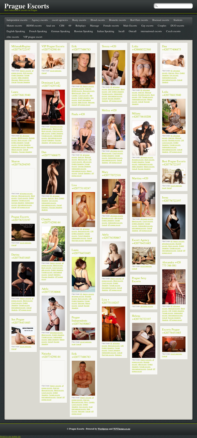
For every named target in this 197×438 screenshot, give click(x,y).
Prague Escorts (26, 6)
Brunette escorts (117, 20)
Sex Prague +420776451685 (20, 320)
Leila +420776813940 (171, 93)
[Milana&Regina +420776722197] (23, 68)
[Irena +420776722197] (174, 238)
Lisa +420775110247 (81, 186)
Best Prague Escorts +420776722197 (174, 162)
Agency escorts (40, 20)
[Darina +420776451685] (23, 295)
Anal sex (50, 25)
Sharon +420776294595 (20, 162)
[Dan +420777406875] (174, 68)
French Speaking (38, 31)
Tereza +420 (109, 46)
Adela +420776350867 (111, 236)
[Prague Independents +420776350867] (83, 339)
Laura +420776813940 (20, 93)
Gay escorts (147, 25)
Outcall (132, 31)
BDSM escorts (34, 25)
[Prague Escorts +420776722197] (23, 240)
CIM (61, 25)
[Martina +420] (143, 216)
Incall (121, 31)
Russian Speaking (83, 31)
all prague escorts (78, 89)
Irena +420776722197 (171, 198)
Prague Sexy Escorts (139, 279)
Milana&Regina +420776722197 (20, 47)
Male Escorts (130, 25)
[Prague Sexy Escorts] (143, 303)
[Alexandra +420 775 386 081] (174, 303)
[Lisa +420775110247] (83, 226)
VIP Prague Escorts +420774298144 (53, 47)
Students (177, 20)
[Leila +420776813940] (174, 133)
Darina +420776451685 (20, 256)
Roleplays (81, 25)
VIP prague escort (32, 36)
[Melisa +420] (113, 148)
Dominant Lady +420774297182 (51, 84)
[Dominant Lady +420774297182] (53, 124)
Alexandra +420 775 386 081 (171, 263)
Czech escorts (173, 31)
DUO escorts (177, 25)
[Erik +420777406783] (83, 83)
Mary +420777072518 (111, 173)
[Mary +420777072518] (113, 213)
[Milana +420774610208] (143, 154)
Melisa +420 (109, 110)
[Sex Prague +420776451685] (23, 344)
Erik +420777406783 (81, 47)
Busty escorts (79, 20)
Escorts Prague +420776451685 (171, 331)
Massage (94, 25)
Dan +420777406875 (171, 47)
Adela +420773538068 (51, 290)
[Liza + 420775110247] (113, 340)
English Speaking (16, 31)
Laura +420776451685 (81, 251)
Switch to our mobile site (10, 436)
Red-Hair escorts (139, 20)
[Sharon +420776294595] (23, 191)
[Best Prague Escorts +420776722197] (174, 183)
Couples (162, 25)
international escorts (151, 31)
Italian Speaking (105, 31)
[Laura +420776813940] (23, 133)
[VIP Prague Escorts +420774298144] (53, 68)
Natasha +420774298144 (51, 355)
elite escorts (13, 36)
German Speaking (60, 31)
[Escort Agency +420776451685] (143, 263)
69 (70, 25)
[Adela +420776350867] (113, 276)
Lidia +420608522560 (141, 47)
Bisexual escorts (160, 20)
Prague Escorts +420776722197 (20, 218)
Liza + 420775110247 (110, 301)
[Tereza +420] (113, 84)
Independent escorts (17, 20)
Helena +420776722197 (141, 317)
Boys (84, 93)
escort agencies (60, 20)
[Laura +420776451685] (83, 291)
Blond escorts (98, 20)
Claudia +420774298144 (51, 220)
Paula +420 (78, 114)
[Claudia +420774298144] (53, 260)
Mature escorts (14, 25)
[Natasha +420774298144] (53, 383)
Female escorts (111, 25)
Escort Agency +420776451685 (141, 241)
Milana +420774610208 (141, 114)
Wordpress (103, 428)
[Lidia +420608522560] (143, 87)
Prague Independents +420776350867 (81, 320)
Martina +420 (140, 178)
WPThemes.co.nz (121, 428)
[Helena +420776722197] (143, 357)
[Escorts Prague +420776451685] (174, 351)
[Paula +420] (83, 152)
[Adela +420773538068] (53, 330)
